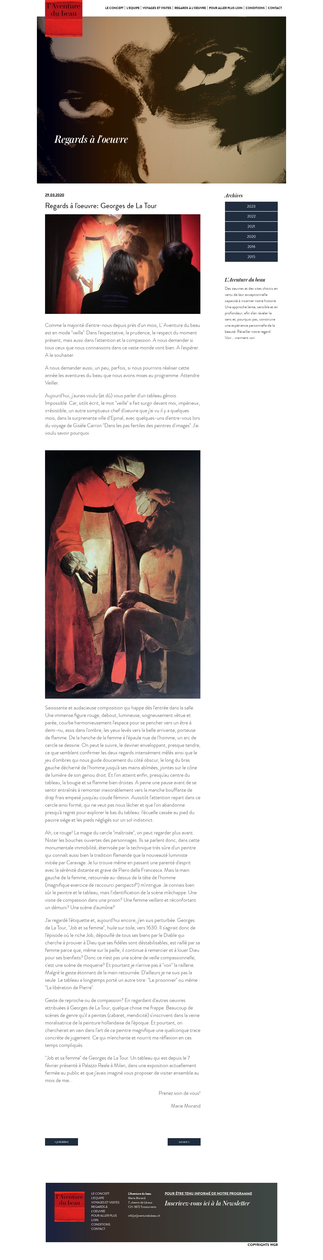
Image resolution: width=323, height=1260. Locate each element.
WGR (274, 1244)
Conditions (255, 8)
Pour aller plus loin (226, 8)
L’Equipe (133, 8)
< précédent (61, 1142)
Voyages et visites (157, 8)
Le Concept (114, 8)
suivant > (184, 1142)
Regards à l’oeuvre (190, 8)
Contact (275, 8)
